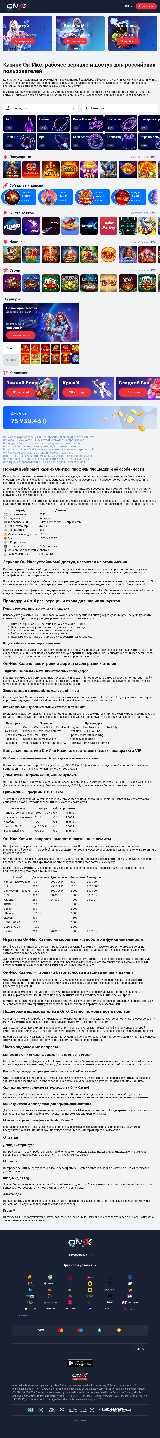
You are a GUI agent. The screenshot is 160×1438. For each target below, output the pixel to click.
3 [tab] (81, 48)
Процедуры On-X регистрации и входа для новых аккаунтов (41, 443)
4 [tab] (82, 48)
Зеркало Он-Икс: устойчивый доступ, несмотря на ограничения (43, 440)
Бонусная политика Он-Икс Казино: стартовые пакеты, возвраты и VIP (48, 449)
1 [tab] (76, 48)
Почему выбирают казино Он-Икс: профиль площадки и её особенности (49, 437)
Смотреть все (143, 156)
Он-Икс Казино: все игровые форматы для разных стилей (40, 446)
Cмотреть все (143, 212)
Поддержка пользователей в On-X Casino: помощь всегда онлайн (44, 462)
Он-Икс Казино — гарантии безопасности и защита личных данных (46, 458)
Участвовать (20, 335)
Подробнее (128, 41)
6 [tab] (85, 48)
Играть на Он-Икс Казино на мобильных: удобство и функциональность (49, 455)
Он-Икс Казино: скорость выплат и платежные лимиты (38, 452)
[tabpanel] (27, 33)
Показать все (22, 1315)
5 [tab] (84, 48)
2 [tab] (79, 48)
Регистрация (146, 6)
